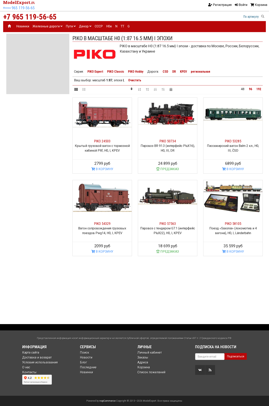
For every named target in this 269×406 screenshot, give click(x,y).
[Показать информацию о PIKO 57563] (167, 196)
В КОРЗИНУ (104, 169)
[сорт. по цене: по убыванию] (163, 89)
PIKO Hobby (135, 71)
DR (174, 71)
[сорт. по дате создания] (170, 89)
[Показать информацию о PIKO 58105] (233, 196)
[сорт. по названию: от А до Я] (139, 89)
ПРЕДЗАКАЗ (169, 169)
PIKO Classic (115, 71)
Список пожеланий (151, 372)
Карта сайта (30, 352)
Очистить (134, 80)
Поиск (84, 352)
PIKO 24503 (102, 141)
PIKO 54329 (102, 224)
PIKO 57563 (168, 224)
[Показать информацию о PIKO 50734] (167, 114)
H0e (109, 26)
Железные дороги (46, 26)
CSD (165, 71)
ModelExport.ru (19, 2)
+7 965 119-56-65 (30, 17)
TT (122, 26)
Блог (83, 362)
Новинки (22, 26)
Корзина (143, 367)
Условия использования (40, 362)
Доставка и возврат (37, 357)
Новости (86, 357)
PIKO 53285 (233, 141)
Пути (70, 26)
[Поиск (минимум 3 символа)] (263, 16)
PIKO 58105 (233, 224)
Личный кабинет (149, 352)
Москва (7, 7)
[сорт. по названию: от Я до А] (147, 89)
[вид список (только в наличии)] (83, 89)
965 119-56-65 (23, 8)
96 (250, 89)
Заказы (142, 357)
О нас (26, 367)
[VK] (200, 370)
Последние (88, 367)
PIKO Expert (95, 71)
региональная (200, 71)
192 (258, 89)
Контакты (29, 372)
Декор (84, 26)
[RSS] (210, 370)
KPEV (183, 71)
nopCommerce (107, 401)
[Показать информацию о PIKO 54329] (102, 196)
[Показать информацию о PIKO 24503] (102, 114)
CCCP (99, 26)
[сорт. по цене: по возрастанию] (155, 89)
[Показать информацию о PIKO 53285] (233, 114)
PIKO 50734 (168, 141)
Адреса (142, 362)
